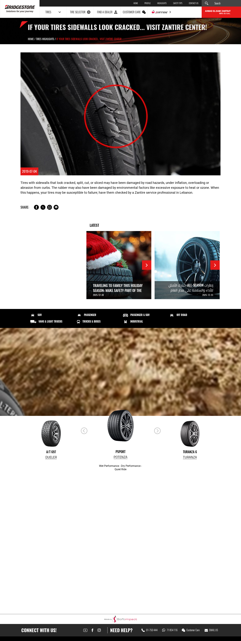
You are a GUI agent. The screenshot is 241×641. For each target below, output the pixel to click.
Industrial (136, 321)
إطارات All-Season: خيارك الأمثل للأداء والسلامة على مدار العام (191, 287)
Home (135, 3)
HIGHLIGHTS (162, 3)
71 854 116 (172, 630)
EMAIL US (213, 630)
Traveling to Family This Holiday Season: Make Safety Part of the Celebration (118, 290)
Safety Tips (177, 3)
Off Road (182, 315)
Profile (147, 3)
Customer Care (193, 630)
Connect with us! (39, 630)
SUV (40, 315)
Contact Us (193, 3)
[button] (157, 430)
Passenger (90, 315)
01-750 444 (152, 630)
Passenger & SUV (140, 315)
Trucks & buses (91, 321)
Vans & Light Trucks (50, 321)
